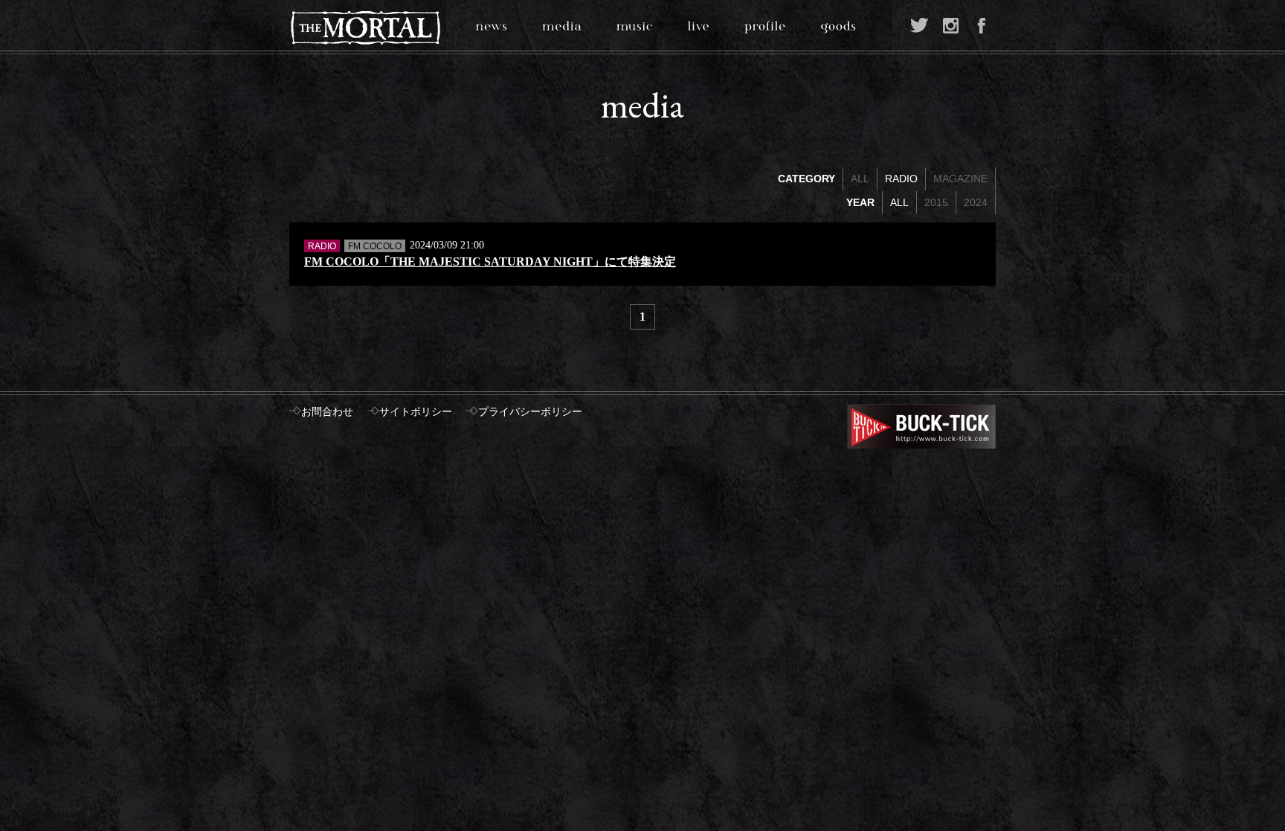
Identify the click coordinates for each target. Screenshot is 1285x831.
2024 (976, 202)
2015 (936, 202)
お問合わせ (327, 411)
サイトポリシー (415, 411)
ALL (860, 179)
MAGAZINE (960, 179)
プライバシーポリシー (530, 411)
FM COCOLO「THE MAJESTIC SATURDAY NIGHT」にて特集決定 (490, 261)
